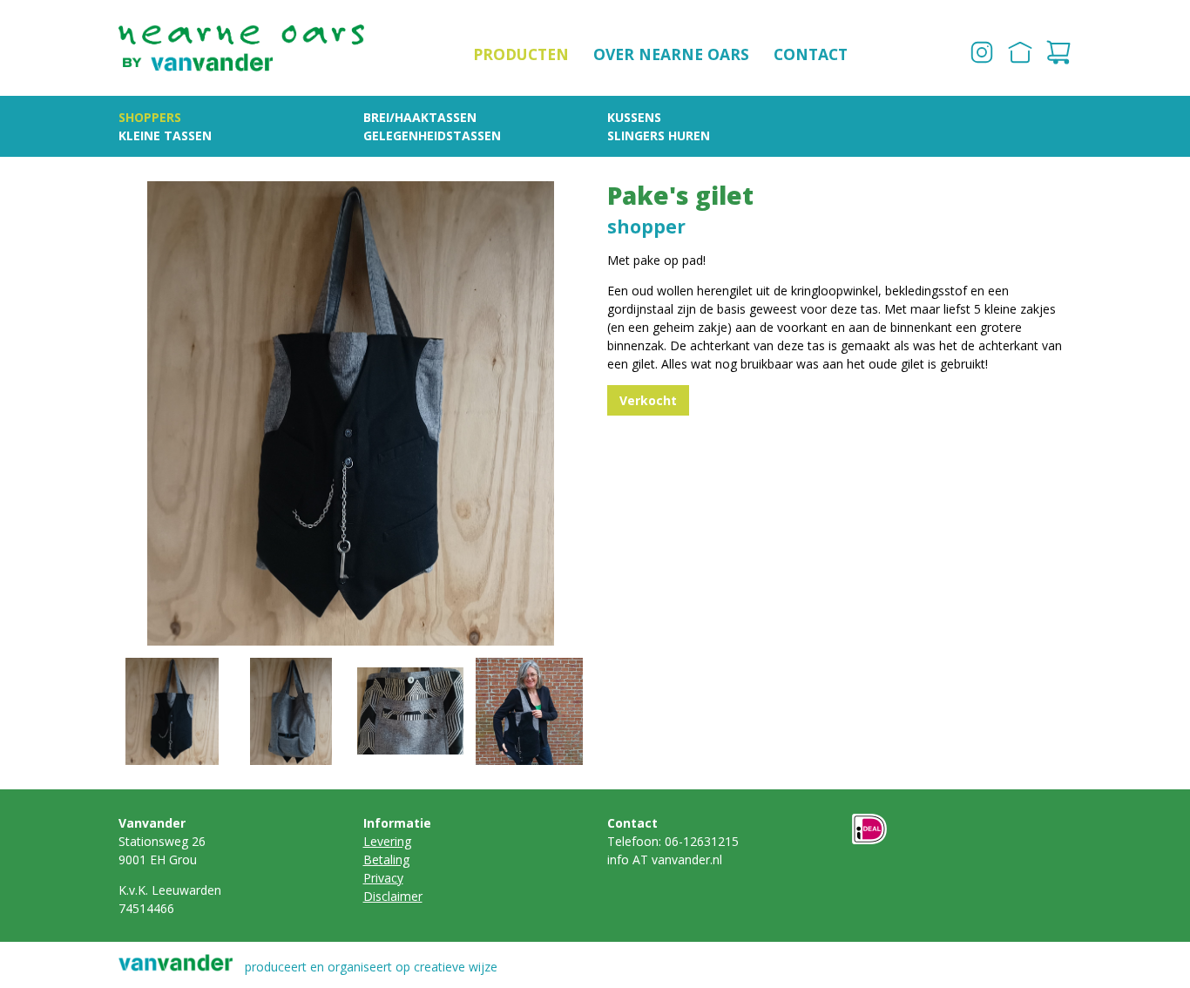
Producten (521, 54)
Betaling (386, 859)
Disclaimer (393, 896)
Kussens (634, 117)
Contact (811, 54)
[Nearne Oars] (241, 47)
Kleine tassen (165, 135)
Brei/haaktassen (420, 117)
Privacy (383, 878)
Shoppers (149, 117)
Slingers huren (658, 135)
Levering (387, 841)
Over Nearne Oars (671, 54)
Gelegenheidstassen (432, 135)
